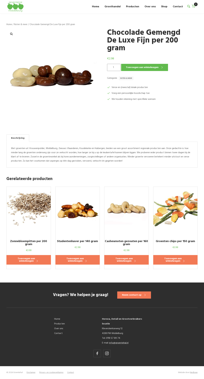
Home (95, 6)
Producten (132, 6)
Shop (164, 6)
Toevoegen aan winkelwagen (142, 67)
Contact (178, 6)
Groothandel (113, 6)
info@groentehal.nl (118, 343)
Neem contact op (131, 295)
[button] (11, 34)
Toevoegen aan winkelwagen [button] (26, 260)
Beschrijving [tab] (17, 138)
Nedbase (194, 372)
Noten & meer (20, 24)
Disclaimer (31, 372)
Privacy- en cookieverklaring (51, 372)
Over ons (150, 6)
